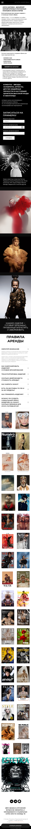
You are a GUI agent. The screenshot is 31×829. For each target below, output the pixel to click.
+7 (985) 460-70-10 (18, 820)
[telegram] (15, 801)
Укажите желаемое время (11, 131)
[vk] (11, 801)
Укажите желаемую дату (10, 124)
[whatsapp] (19, 801)
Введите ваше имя (8, 118)
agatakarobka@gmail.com (17, 822)
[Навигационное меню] (2, 2)
